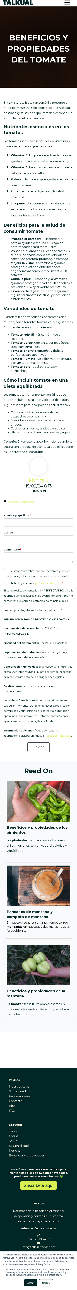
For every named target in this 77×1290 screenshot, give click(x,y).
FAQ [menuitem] (12, 1110)
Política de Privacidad (58, 735)
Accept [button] (30, 1282)
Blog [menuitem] (12, 1106)
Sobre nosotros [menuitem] (20, 1091)
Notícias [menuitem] (14, 1150)
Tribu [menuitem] (13, 1131)
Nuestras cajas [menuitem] (19, 1086)
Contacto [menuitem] (15, 1101)
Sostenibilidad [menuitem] (19, 1146)
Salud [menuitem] (13, 1141)
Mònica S (38, 480)
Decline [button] (46, 1282)
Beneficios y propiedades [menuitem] (26, 1155)
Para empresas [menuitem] (19, 1096)
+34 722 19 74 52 (38, 1239)
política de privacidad (48, 583)
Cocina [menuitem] (13, 1136)
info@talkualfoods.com (38, 1247)
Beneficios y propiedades (21, 502)
